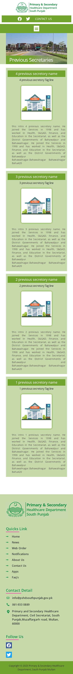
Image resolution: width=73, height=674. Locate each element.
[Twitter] (28, 19)
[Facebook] (20, 19)
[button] (36, 28)
